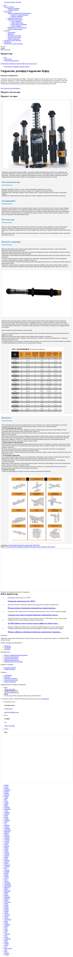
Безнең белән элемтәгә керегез (13, 43)
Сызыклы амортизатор (15, 18)
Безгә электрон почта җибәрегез (10, 88)
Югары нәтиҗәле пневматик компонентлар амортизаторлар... (32, 608)
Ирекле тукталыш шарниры (19, 15)
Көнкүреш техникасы (14, 35)
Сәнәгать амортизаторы (15, 29)
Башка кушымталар (14, 39)
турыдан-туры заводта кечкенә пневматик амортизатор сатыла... (33, 615)
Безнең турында (9, 7)
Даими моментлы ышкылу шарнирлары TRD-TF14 (24, 545)
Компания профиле (14, 8)
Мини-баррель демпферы (19, 24)
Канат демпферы (16, 26)
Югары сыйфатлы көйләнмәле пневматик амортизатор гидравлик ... (35, 632)
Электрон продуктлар (14, 37)
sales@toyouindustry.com (11, 692)
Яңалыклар (7, 42)
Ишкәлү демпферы (17, 16)
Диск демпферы (16, 21)
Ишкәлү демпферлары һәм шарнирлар (19, 13)
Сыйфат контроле (13, 10)
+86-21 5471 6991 (9, 689)
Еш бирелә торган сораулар (12, 40)
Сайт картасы (45, 699)
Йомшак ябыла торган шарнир (17, 27)
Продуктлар (8, 11)
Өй (5, 5)
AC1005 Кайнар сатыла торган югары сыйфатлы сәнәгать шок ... (33, 623)
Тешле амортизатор (17, 23)
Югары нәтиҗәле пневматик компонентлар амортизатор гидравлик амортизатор (30, 547)
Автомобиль (11, 32)
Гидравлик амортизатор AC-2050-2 (21, 601)
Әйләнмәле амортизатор (15, 19)
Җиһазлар (11, 34)
